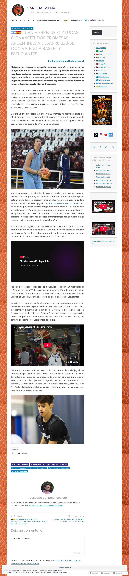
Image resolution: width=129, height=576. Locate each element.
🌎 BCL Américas (102, 77)
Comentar (77, 553)
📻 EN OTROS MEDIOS (73, 20)
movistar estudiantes (59, 468)
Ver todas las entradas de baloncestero (45, 505)
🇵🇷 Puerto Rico (101, 64)
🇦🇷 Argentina (101, 48)
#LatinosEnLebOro (103, 180)
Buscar (97, 32)
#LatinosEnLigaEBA (103, 187)
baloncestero (27, 28)
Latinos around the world (56, 465)
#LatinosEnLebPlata (104, 183)
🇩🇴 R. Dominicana (103, 67)
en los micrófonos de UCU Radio (62, 203)
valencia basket (20, 471)
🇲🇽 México (100, 61)
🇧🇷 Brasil (99, 51)
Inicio (14, 20)
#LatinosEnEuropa (103, 174)
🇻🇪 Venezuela (101, 73)
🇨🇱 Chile (99, 54)
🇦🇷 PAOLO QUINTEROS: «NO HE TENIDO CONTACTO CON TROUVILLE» (68, 519)
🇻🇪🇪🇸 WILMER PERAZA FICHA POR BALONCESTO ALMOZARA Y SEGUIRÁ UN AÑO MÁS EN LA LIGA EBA (29, 520)
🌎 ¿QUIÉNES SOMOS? (94, 20)
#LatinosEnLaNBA (103, 170)
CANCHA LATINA (41, 8)
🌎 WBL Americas (103, 80)
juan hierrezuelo (21, 468)
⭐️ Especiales (101, 86)
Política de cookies (61, 572)
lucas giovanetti (39, 468)
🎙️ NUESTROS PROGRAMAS (49, 20)
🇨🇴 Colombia (101, 57)
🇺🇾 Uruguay (100, 70)
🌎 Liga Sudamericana (104, 83)
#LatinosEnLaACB (21, 465)
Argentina (36, 465)
